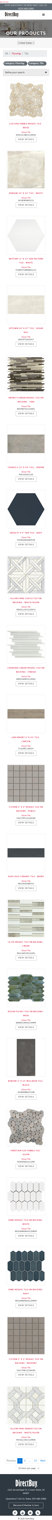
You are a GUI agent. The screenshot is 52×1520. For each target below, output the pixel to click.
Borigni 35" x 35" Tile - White (26, 193)
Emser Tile (26, 132)
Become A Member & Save (26, 1505)
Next (42, 1461)
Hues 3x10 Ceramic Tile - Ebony (26, 877)
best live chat (4, 2)
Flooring (16, 53)
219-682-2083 (39, 1499)
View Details (26, 139)
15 (35, 1461)
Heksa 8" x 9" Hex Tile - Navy (26, 533)
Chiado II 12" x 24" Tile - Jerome (26, 467)
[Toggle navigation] (43, 15)
